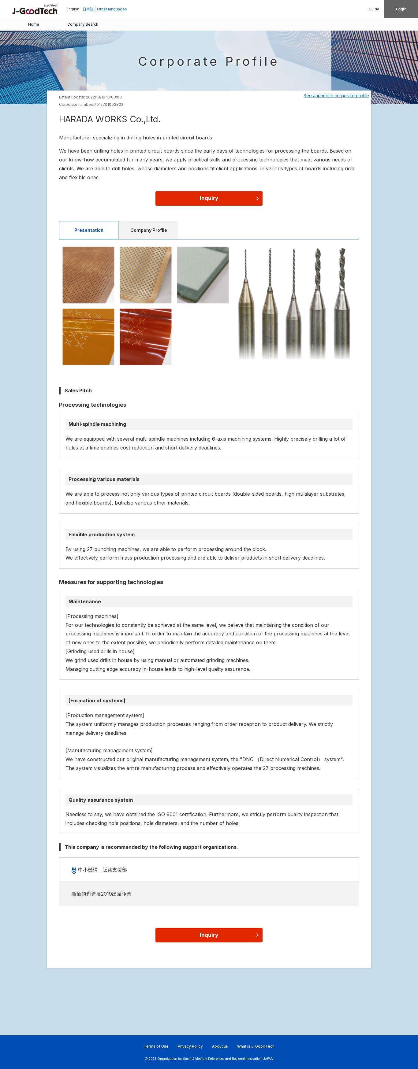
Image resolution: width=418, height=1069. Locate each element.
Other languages (112, 9)
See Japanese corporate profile (336, 95)
